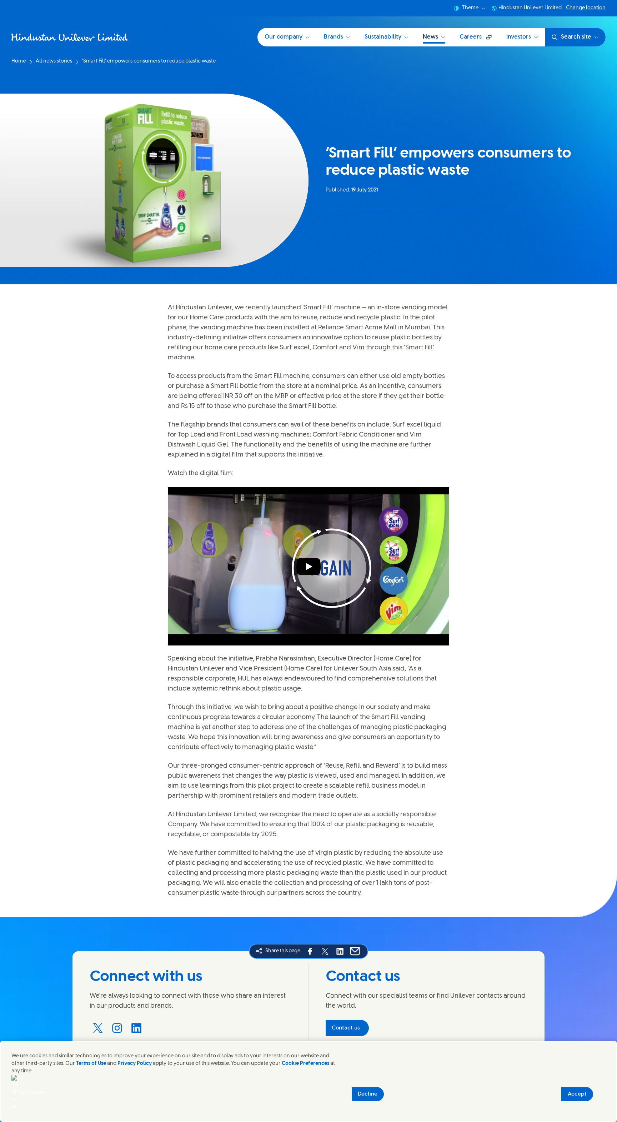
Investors (518, 37)
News (430, 37)
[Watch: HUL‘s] (308, 566)
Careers (479, 39)
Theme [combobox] (470, 8)
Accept (577, 1094)
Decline (367, 1094)
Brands (333, 37)
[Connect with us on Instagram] (117, 1028)
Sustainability (383, 37)
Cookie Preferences (305, 1063)
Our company (283, 37)
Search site (576, 37)
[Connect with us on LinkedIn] (136, 1028)
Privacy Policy (134, 1063)
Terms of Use (91, 1063)
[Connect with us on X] (97, 1028)
